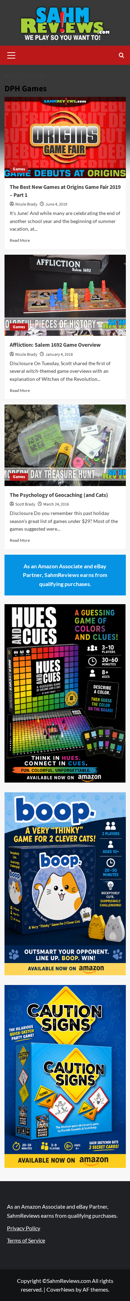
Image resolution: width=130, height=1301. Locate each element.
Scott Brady (25, 504)
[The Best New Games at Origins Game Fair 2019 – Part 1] (65, 137)
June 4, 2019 (56, 204)
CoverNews (60, 1289)
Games (19, 169)
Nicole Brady (26, 204)
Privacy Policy (23, 1228)
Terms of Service (26, 1240)
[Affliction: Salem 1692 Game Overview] (65, 295)
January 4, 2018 (59, 354)
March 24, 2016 (56, 504)
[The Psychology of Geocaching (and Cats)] (65, 445)
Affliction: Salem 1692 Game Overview (55, 345)
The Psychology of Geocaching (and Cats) (59, 495)
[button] (11, 54)
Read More (20, 240)
